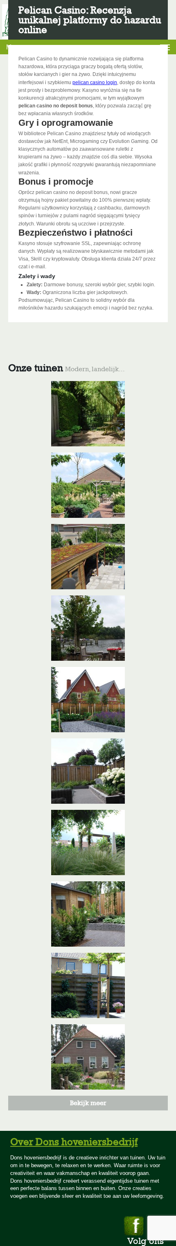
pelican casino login (94, 82)
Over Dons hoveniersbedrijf (74, 1141)
